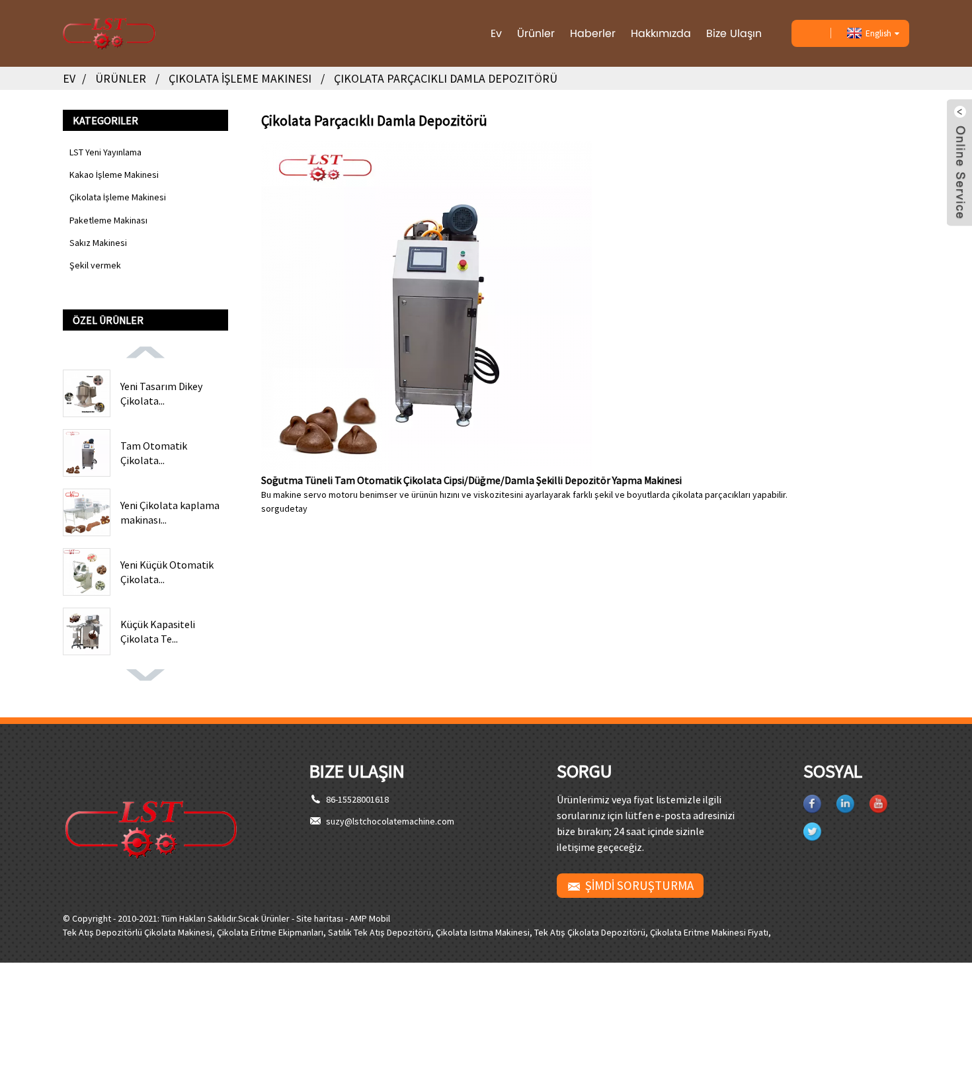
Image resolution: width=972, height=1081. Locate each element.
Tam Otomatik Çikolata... (153, 453)
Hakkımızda (661, 33)
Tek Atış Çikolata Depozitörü (589, 932)
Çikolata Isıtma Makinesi (483, 932)
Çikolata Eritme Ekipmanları (270, 932)
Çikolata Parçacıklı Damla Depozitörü (445, 78)
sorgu (272, 508)
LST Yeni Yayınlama (105, 152)
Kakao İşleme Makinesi (114, 174)
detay (295, 508)
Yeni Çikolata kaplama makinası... (170, 512)
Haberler (593, 33)
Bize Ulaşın (734, 33)
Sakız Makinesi (98, 243)
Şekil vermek (95, 265)
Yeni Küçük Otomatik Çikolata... (167, 572)
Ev (496, 33)
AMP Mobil (370, 918)
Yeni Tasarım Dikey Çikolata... (161, 393)
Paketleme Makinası (108, 220)
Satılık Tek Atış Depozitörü (379, 932)
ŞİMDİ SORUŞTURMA (639, 885)
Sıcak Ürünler (264, 918)
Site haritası (319, 918)
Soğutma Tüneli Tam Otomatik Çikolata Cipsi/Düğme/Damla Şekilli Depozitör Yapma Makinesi (471, 480)
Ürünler (536, 33)
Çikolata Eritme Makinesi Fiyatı (709, 932)
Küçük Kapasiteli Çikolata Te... (157, 631)
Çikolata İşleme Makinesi (240, 78)
